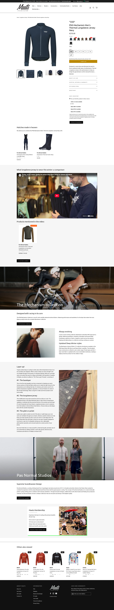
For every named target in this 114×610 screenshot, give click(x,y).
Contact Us (19, 596)
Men (33, 6)
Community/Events (65, 6)
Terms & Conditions (37, 601)
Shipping (35, 591)
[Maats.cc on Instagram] (53, 593)
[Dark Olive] (75, 39)
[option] (40, 44)
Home (18, 17)
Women (39, 6)
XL (90, 51)
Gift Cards (19, 593)
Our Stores (75, 6)
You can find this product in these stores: (80, 98)
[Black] (78, 39)
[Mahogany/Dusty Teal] (86, 39)
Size (70, 49)
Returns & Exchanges (37, 593)
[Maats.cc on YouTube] (56, 593)
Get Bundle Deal (74, 86)
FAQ (34, 589)
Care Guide (35, 598)
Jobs (80, 6)
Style (70, 36)
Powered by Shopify (53, 596)
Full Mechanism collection (24, 323)
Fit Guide (35, 596)
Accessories (54, 6)
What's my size (73, 78)
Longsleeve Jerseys (23, 17)
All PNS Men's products (23, 498)
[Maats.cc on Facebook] (50, 593)
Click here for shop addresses (76, 122)
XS (75, 51)
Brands (46, 6)
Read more (71, 73)
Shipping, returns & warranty (78, 82)
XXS (71, 51)
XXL (71, 55)
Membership (35, 9)
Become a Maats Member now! (37, 529)
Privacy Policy (36, 603)
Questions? (72, 90)
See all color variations (23, 260)
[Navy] (71, 39)
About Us (19, 589)
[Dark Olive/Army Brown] (90, 39)
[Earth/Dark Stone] (82, 39)
